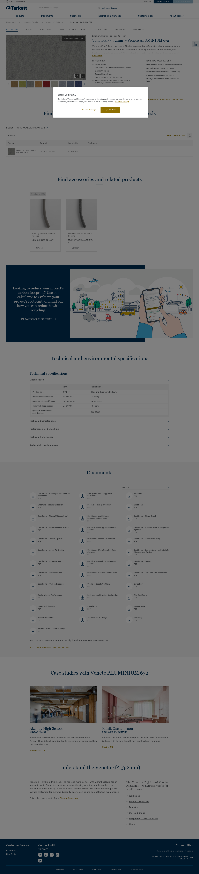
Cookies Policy (122, 102)
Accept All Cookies (110, 110)
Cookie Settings (89, 110)
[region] (100, 102)
